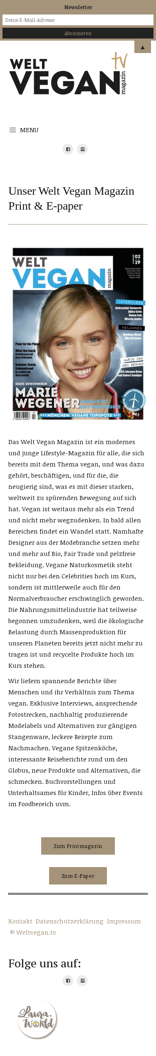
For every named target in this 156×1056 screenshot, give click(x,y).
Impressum (124, 921)
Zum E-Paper (78, 875)
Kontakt (20, 921)
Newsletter (78, 7)
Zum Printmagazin (78, 846)
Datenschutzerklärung (70, 921)
